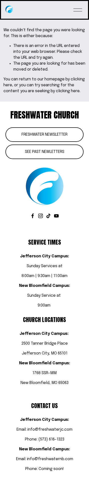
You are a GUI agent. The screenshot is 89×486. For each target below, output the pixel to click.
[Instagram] (40, 215)
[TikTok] (48, 215)
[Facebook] (32, 215)
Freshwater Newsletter (44, 135)
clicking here (68, 91)
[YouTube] (56, 215)
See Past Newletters (44, 152)
